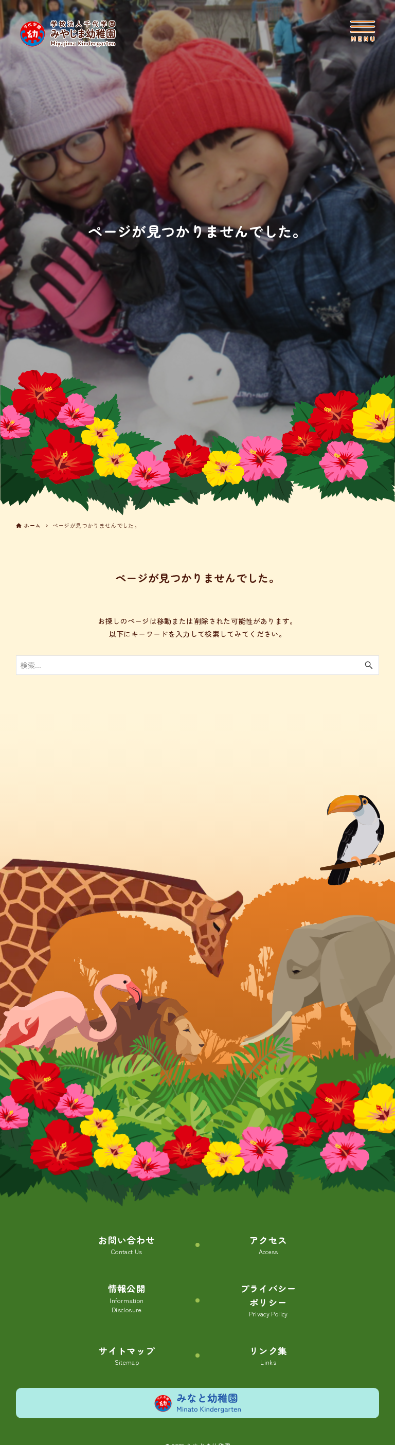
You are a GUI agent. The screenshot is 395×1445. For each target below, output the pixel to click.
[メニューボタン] (362, 31)
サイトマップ (126, 1355)
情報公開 (127, 1298)
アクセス (268, 1245)
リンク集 (268, 1355)
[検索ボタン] (368, 665)
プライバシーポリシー (268, 1300)
